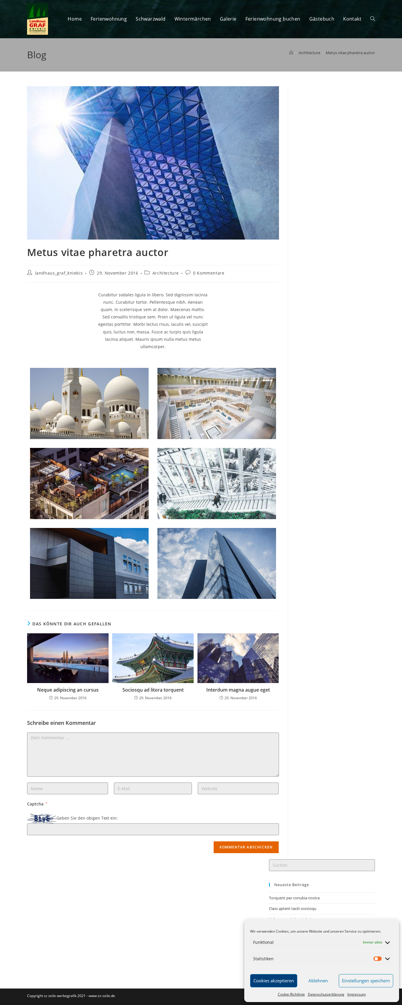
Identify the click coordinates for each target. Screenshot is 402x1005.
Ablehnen (318, 981)
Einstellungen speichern (366, 981)
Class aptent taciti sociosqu (292, 908)
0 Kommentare (208, 273)
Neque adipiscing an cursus (68, 690)
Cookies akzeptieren (273, 981)
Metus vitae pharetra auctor (350, 52)
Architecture (165, 273)
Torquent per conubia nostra (294, 898)
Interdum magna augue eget (238, 690)
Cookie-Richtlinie (291, 994)
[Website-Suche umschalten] (372, 19)
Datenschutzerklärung (326, 994)
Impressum (356, 994)
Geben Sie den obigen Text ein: (87, 818)
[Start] (291, 52)
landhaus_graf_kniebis (59, 273)
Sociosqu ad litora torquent (153, 690)
